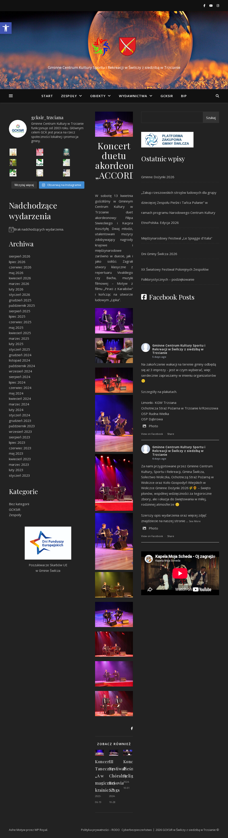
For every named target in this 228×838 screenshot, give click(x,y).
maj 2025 (16, 327)
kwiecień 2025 (20, 333)
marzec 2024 (19, 404)
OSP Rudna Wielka (155, 413)
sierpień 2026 (19, 256)
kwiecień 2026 (20, 278)
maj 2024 (16, 393)
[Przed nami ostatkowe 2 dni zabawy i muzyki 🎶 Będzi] (39, 152)
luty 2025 (16, 343)
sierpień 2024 (19, 376)
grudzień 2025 (20, 300)
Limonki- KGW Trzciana (158, 402)
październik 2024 (22, 366)
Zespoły (69, 96)
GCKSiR (167, 96)
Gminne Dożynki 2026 (157, 177)
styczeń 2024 (19, 415)
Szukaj (211, 117)
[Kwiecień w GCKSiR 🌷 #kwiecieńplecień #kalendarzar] (66, 172)
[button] (6, 28)
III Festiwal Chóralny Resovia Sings (118, 776)
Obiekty (98, 96)
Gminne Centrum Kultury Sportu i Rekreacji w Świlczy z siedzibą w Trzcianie (178, 349)
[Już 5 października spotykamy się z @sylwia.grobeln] (66, 152)
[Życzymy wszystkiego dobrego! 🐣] (39, 172)
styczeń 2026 (19, 294)
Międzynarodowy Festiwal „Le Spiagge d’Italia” (176, 238)
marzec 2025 (19, 338)
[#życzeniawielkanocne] (13, 152)
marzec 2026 (19, 283)
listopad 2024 (19, 360)
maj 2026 (16, 272)
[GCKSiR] (114, 46)
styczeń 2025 (19, 349)
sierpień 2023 (19, 437)
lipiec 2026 (17, 262)
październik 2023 (22, 426)
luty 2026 (16, 289)
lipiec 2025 (17, 316)
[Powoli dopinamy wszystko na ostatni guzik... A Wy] (39, 162)
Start (47, 96)
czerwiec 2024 (20, 387)
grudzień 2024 (20, 355)
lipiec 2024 (17, 382)
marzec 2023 (19, 464)
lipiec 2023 (17, 442)
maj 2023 (16, 453)
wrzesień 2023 (20, 431)
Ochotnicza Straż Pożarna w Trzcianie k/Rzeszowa (179, 408)
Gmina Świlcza (193, 471)
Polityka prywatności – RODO (100, 830)
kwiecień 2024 (20, 398)
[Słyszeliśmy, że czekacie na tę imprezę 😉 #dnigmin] (13, 162)
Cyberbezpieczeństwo (137, 830)
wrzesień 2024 (20, 371)
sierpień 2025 (19, 311)
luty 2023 (16, 470)
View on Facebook (152, 433)
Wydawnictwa (133, 96)
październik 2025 (22, 305)
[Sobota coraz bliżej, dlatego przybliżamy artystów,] (66, 162)
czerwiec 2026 (20, 267)
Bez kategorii (19, 504)
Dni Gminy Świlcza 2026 (159, 253)
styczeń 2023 (19, 475)
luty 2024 (16, 409)
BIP (184, 96)
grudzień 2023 (20, 420)
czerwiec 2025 (20, 322)
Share (170, 433)
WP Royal (41, 830)
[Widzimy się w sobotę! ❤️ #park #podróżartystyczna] (13, 172)
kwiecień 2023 (20, 459)
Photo (153, 426)
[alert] (48, 229)
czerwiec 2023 (20, 448)
